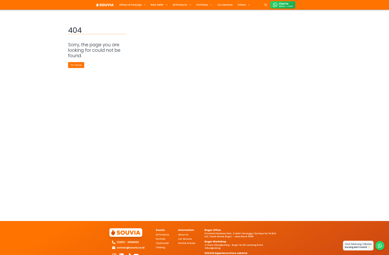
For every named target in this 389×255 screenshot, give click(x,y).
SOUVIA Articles (186, 243)
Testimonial (162, 243)
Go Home (76, 65)
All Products (162, 234)
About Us (183, 234)
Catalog (160, 247)
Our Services (185, 238)
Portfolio (160, 238)
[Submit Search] (265, 4)
